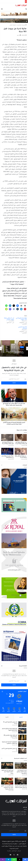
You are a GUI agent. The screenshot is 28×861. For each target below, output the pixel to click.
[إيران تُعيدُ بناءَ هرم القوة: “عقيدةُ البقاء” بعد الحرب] (7, 765)
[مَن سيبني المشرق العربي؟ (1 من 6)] (22, 750)
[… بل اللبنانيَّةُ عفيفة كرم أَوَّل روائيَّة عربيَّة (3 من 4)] (21, 437)
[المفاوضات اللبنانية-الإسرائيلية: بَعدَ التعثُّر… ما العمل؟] (22, 744)
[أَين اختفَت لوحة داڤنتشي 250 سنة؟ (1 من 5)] (22, 737)
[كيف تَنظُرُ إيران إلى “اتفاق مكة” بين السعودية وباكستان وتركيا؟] (7, 781)
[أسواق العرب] (21, 5)
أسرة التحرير (14, 850)
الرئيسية (24, 25)
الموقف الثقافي (13, 25)
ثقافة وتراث (19, 25)
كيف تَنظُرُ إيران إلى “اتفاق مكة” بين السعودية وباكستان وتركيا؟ (7, 787)
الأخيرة (7, 717)
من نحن (19, 850)
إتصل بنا (9, 850)
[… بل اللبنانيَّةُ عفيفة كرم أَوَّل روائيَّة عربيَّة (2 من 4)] (7, 437)
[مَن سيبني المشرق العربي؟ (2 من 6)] (22, 724)
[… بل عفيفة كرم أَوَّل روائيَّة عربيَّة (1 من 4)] (21, 451)
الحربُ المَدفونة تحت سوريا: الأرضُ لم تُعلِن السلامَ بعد (22, 772)
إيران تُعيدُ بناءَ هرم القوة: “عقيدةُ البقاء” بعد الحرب (7, 772)
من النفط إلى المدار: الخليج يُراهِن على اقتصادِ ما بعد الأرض (12, 1)
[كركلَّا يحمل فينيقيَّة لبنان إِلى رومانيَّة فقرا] (7, 451)
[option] (14, 348)
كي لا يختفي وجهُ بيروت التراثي (9, 318)
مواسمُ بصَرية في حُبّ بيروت (21, 318)
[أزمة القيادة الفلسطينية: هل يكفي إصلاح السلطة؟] (21, 781)
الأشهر (20, 717)
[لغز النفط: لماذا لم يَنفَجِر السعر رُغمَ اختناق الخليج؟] (22, 731)
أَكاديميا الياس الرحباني (22, 327)
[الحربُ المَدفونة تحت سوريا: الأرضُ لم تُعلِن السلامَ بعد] (21, 765)
